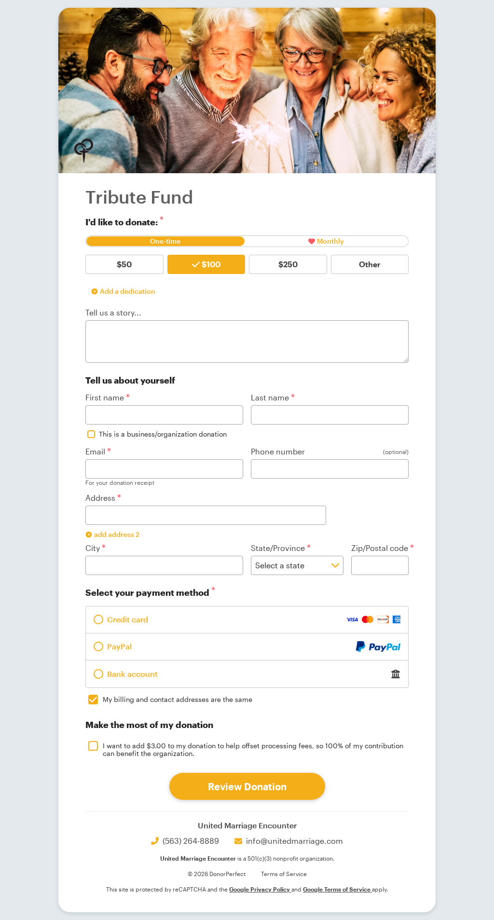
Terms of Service (284, 873)
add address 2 (116, 534)
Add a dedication (127, 291)
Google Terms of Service (337, 889)
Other (370, 264)
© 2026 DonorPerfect (217, 873)
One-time (165, 241)
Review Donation (247, 786)
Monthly (330, 241)
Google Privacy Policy (260, 889)
